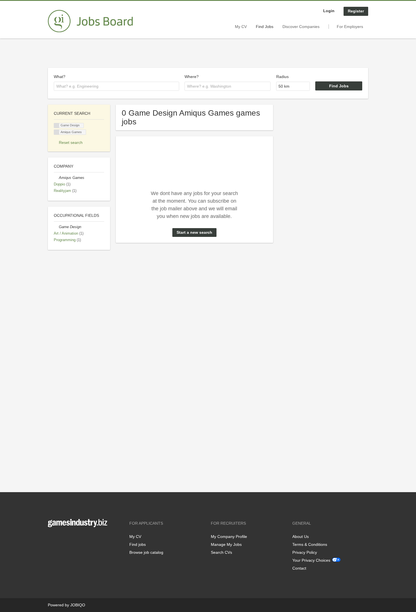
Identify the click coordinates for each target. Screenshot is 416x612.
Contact (299, 568)
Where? (192, 76)
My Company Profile (229, 536)
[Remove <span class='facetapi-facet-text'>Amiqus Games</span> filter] (56, 132)
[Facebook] (52, 539)
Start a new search (194, 232)
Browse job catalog (146, 552)
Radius (282, 76)
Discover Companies (300, 26)
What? (59, 76)
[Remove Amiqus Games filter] (56, 178)
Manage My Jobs (226, 544)
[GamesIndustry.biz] (90, 21)
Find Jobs (264, 26)
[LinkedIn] (70, 539)
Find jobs (137, 544)
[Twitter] (61, 539)
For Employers (350, 26)
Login (328, 10)
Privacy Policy (304, 552)
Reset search (71, 142)
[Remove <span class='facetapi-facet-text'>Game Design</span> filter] (56, 125)
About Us (300, 536)
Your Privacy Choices (311, 560)
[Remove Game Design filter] (56, 227)
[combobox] (116, 86)
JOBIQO (77, 605)
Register (356, 11)
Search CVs (221, 552)
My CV (241, 26)
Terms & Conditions (309, 544)
